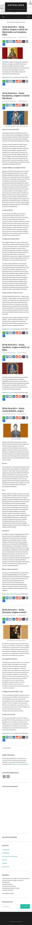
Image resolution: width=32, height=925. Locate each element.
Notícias (4, 860)
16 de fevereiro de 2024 (9, 37)
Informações (5, 853)
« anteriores (6, 748)
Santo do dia (5, 866)
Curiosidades (6, 849)
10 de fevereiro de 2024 (9, 101)
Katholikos (16, 5)
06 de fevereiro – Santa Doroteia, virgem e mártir (14, 611)
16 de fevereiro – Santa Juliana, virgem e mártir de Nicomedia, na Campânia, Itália (14, 31)
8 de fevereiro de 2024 (9, 413)
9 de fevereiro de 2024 (9, 352)
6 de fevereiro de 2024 (9, 615)
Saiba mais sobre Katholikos (20, 764)
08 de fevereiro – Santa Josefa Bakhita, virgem (13, 409)
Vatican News (10, 77)
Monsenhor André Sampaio (10, 856)
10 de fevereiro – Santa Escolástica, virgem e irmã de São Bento (15, 96)
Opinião (4, 863)
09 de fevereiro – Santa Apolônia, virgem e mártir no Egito (15, 347)
